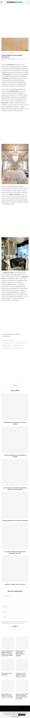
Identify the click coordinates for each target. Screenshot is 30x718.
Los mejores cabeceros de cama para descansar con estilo (15, 552)
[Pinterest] (17, 708)
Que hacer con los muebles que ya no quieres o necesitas (21, 675)
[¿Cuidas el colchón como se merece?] (15, 568)
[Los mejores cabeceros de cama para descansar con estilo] (15, 536)
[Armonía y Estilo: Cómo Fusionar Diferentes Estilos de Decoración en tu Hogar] (22, 686)
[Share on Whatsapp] (16, 385)
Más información (15, 716)
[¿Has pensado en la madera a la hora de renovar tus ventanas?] (7, 686)
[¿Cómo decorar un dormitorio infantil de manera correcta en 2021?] (15, 472)
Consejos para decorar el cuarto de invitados (15, 520)
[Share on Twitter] (14, 385)
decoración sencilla (6, 345)
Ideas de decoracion (6, 347)
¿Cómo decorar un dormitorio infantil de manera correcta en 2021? (15, 488)
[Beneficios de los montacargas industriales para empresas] (22, 643)
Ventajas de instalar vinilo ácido (6, 674)
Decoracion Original (20, 342)
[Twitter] (13, 708)
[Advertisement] (15, 20)
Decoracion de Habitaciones (8, 340)
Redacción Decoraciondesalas (9, 58)
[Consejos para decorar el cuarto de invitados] (15, 505)
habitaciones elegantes (19, 345)
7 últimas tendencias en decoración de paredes (15, 455)
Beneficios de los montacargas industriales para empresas (20, 653)
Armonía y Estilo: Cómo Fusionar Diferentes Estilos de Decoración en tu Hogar (22, 696)
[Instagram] (15, 708)
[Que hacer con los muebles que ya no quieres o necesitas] (22, 665)
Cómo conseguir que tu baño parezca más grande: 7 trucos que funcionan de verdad (7, 653)
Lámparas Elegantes (18, 347)
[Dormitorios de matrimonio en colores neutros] (15, 407)
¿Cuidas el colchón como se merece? (15, 584)
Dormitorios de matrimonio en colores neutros (15, 423)
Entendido (21, 714)
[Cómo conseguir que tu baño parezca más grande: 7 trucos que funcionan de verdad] (7, 643)
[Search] (28, 2)
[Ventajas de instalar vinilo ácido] (7, 665)
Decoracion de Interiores (8, 342)
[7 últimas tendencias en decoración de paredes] (15, 439)
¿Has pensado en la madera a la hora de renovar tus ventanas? (7, 695)
